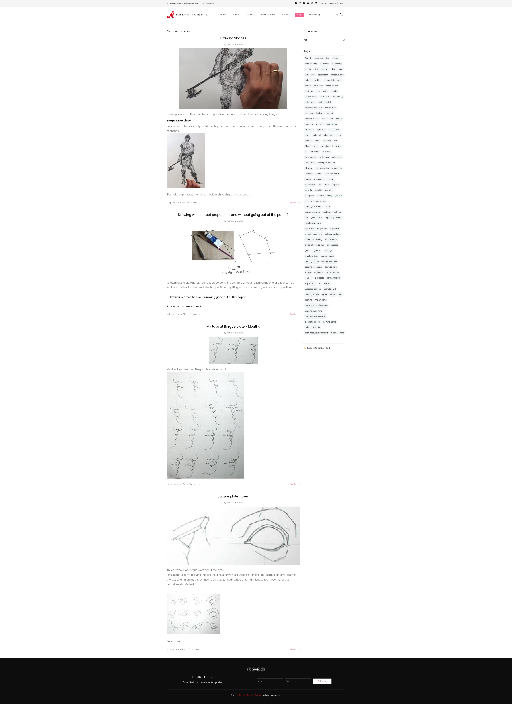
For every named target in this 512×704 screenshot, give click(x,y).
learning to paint (312, 294)
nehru (327, 206)
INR (341, 3)
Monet (308, 146)
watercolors (337, 157)
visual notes (310, 75)
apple (324, 294)
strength (328, 190)
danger (308, 179)
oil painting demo (312, 322)
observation (332, 124)
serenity (308, 190)
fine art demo (321, 300)
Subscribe (322, 681)
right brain (321, 130)
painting (308, 300)
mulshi (334, 333)
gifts (307, 250)
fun (331, 119)
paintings (328, 250)
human (339, 119)
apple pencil (310, 283)
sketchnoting (337, 69)
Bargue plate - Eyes (233, 496)
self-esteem (334, 130)
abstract (335, 58)
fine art (327, 283)
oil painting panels (333, 217)
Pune (341, 333)
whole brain (329, 135)
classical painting (324, 196)
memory (320, 124)
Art (305, 40)
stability (318, 190)
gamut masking (333, 278)
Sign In (323, 3)
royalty (336, 184)
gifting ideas (332, 245)
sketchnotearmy (321, 69)
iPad (340, 294)
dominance (319, 179)
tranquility (309, 196)
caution (318, 174)
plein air (308, 168)
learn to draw (331, 267)
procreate (319, 278)
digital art (318, 272)
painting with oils (312, 327)
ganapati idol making (333, 80)
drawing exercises (329, 261)
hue (335, 141)
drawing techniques (313, 267)
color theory (310, 102)
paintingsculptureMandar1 (316, 333)
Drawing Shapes (233, 38)
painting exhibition (313, 80)
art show (309, 201)
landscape (324, 64)
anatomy (309, 91)
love (319, 184)
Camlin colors (311, 97)
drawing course (312, 261)
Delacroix (327, 141)
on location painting (313, 234)
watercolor (324, 157)
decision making (312, 119)
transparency (311, 157)
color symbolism (332, 174)
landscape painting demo (316, 305)
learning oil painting (313, 311)
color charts (325, 97)
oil (306, 152)
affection (309, 174)
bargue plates (322, 91)
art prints (320, 245)
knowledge (310, 184)
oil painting (337, 64)
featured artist (325, 102)
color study (338, 97)
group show (320, 201)
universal (317, 135)
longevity (336, 146)
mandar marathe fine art (315, 316)
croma (317, 141)
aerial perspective (313, 223)
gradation (325, 146)
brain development (324, 113)
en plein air (334, 228)
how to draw (330, 108)
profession (309, 130)
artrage (308, 272)
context (308, 141)
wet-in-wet (310, 163)
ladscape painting (313, 289)
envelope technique (313, 108)
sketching (309, 113)
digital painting (332, 272)
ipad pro (308, 278)
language (309, 124)
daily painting (311, 64)
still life (308, 69)
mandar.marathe (235, 44)
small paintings (311, 256)
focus (324, 119)
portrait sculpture (312, 212)
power (327, 184)
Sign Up (332, 3)
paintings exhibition (313, 206)
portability (314, 152)
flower (333, 294)
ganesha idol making (314, 86)
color (339, 135)
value (315, 146)
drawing (334, 91)
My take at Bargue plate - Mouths (233, 326)
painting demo (329, 322)
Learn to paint (330, 289)
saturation (326, 152)
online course (332, 86)
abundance (337, 168)
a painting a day (322, 58)
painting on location (326, 163)
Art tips (337, 212)
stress (307, 135)
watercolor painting (313, 239)
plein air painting (322, 168)
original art (316, 250)
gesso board (316, 217)
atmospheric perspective (316, 228)
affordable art (331, 239)
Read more (295, 202)
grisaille (338, 196)
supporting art (327, 256)
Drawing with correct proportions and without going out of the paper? (233, 215)
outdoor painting (332, 234)
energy (330, 179)
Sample (308, 58)
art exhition (323, 75)
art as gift (309, 245)
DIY (306, 217)
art (320, 283)
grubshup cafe (337, 75)
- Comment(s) (192, 202)
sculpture (327, 212)
